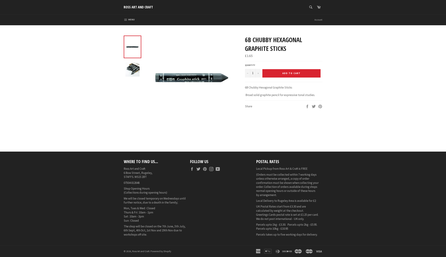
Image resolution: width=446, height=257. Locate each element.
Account (318, 19)
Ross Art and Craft (138, 7)
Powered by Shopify (161, 251)
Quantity (250, 65)
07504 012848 (132, 183)
